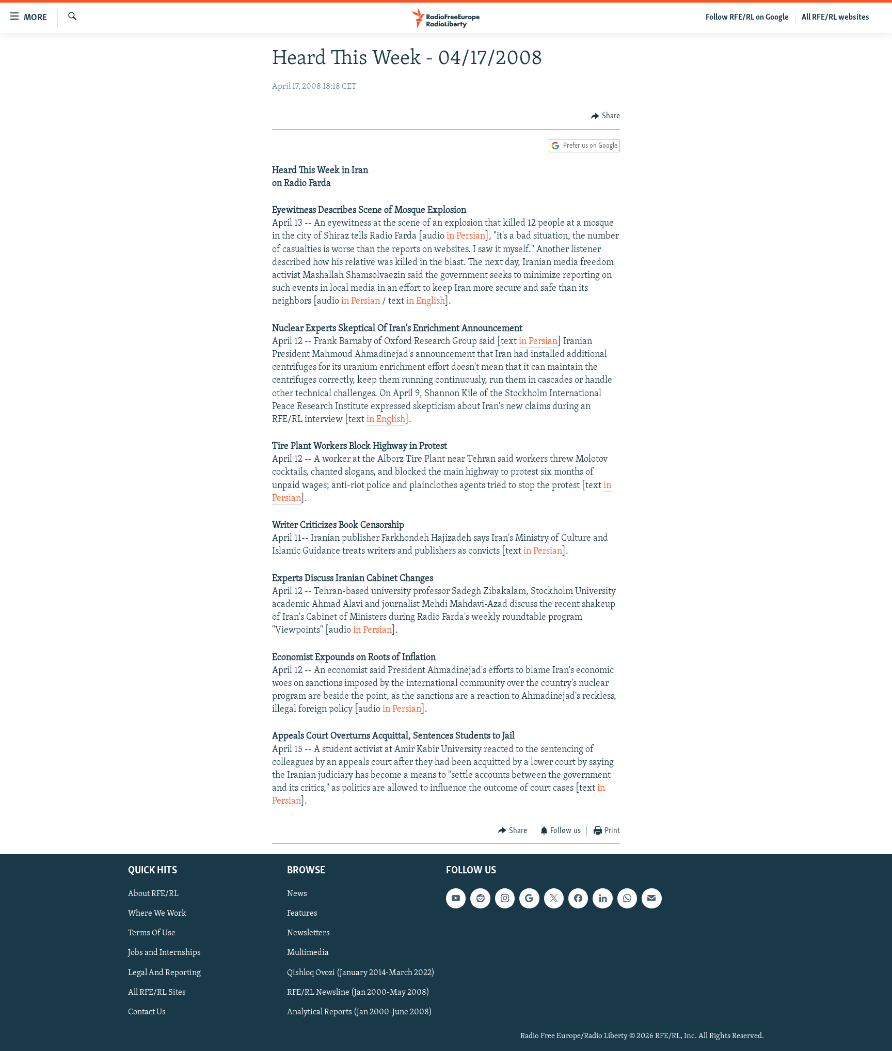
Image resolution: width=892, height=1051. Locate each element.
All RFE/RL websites (835, 17)
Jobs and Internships (164, 953)
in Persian (466, 236)
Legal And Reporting (164, 973)
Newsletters (308, 934)
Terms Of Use (152, 934)
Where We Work (157, 914)
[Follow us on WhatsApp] (627, 898)
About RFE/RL (153, 894)
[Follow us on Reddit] (480, 898)
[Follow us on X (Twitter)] (554, 898)
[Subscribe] (651, 898)
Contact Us (147, 1012)
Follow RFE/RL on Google (747, 17)
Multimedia (308, 953)
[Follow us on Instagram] (505, 898)
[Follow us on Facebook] (578, 898)
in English (425, 301)
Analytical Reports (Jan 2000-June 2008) (359, 1012)
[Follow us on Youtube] (456, 898)
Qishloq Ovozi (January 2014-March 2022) (361, 973)
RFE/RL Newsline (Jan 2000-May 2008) (358, 993)
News (297, 894)
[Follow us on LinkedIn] (602, 898)
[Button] (605, 116)
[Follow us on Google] (529, 898)
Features (302, 914)
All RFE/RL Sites (157, 993)
